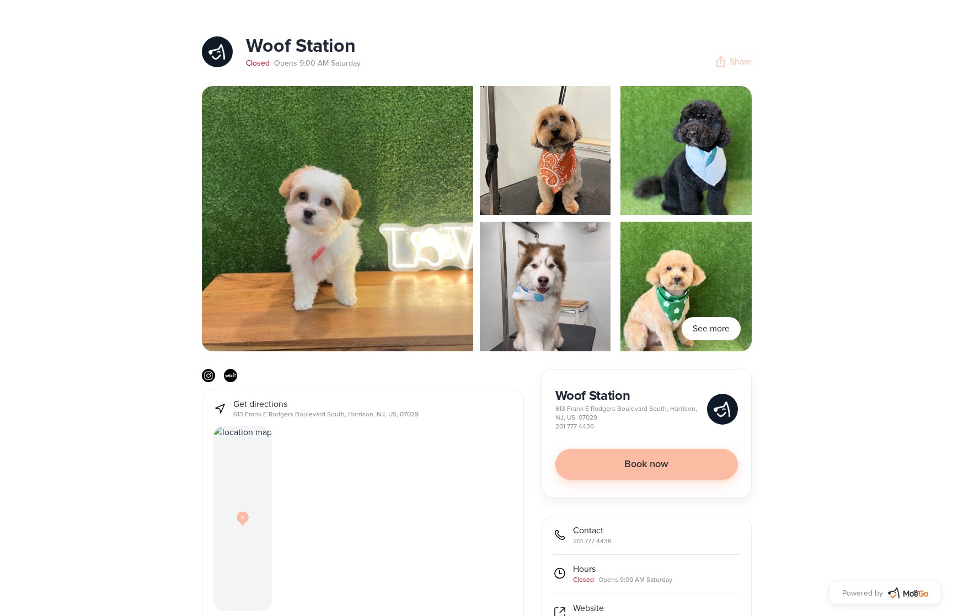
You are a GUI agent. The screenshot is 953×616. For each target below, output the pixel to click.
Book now (646, 464)
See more (711, 328)
